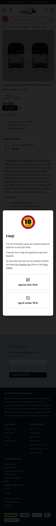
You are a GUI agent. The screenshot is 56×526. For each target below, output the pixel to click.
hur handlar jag (22, 264)
